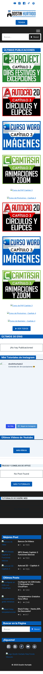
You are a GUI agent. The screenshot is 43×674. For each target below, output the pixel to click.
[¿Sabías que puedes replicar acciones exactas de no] (32, 416)
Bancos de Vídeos (26, 541)
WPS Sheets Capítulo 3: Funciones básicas (28, 553)
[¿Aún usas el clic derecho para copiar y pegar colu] (10, 390)
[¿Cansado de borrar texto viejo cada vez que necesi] (32, 390)
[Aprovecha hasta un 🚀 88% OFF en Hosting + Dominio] (10, 416)
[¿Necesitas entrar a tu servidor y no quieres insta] (10, 403)
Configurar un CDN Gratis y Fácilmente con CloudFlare (29, 584)
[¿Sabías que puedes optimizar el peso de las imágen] (32, 377)
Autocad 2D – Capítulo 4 (28, 565)
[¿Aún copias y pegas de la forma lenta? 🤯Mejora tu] (32, 403)
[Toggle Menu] (38, 31)
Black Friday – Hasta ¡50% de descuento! (29, 610)
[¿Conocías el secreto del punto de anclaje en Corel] (10, 377)
